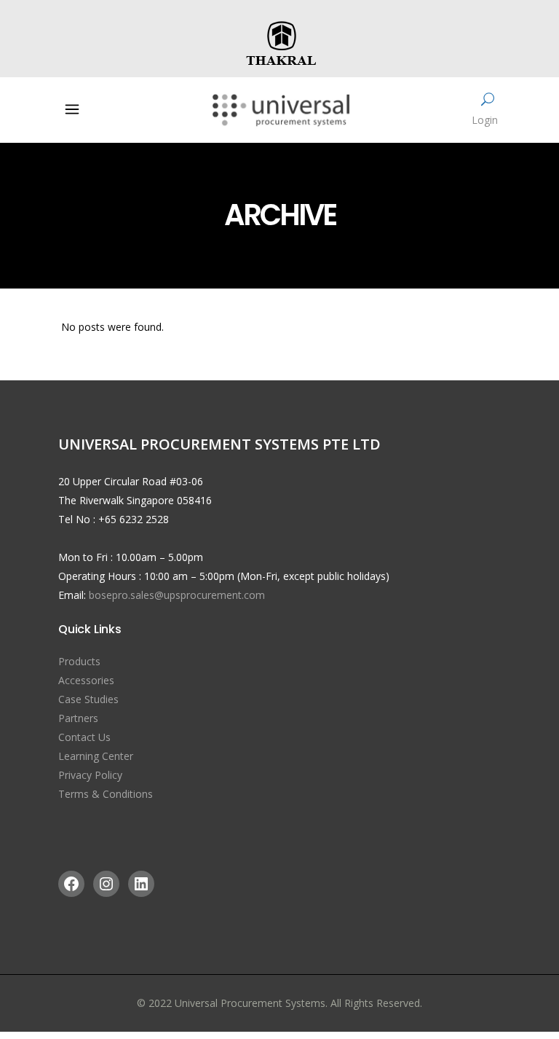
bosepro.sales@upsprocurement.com (177, 595)
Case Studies (88, 699)
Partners (78, 718)
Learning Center (95, 756)
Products (79, 661)
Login (485, 120)
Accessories (86, 680)
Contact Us (84, 737)
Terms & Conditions (105, 794)
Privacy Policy (90, 775)
